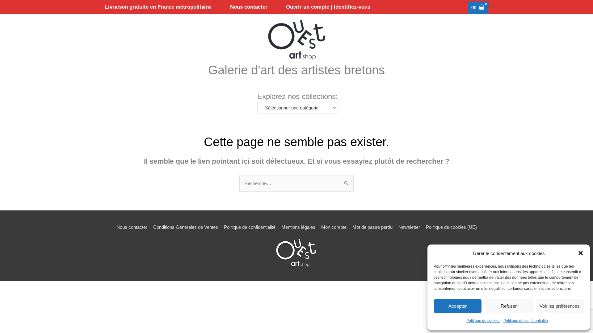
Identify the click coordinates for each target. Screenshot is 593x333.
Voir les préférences (560, 306)
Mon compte (334, 227)
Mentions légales (298, 227)
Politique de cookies (483, 321)
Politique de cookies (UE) (451, 227)
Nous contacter (131, 227)
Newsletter (409, 227)
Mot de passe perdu (372, 227)
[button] (581, 253)
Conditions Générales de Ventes (185, 227)
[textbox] (294, 108)
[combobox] (297, 107)
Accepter (457, 306)
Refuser (509, 306)
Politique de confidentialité (525, 321)
